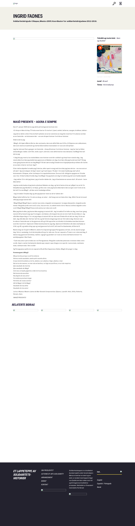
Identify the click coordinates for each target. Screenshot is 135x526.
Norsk (99, 487)
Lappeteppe (100, 76)
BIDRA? (43, 481)
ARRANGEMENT (46, 477)
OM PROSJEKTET (47, 470)
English (99, 480)
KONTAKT (44, 484)
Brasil (105, 81)
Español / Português (104, 483)
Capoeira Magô (106, 76)
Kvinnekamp (108, 85)
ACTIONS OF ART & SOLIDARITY (52, 474)
